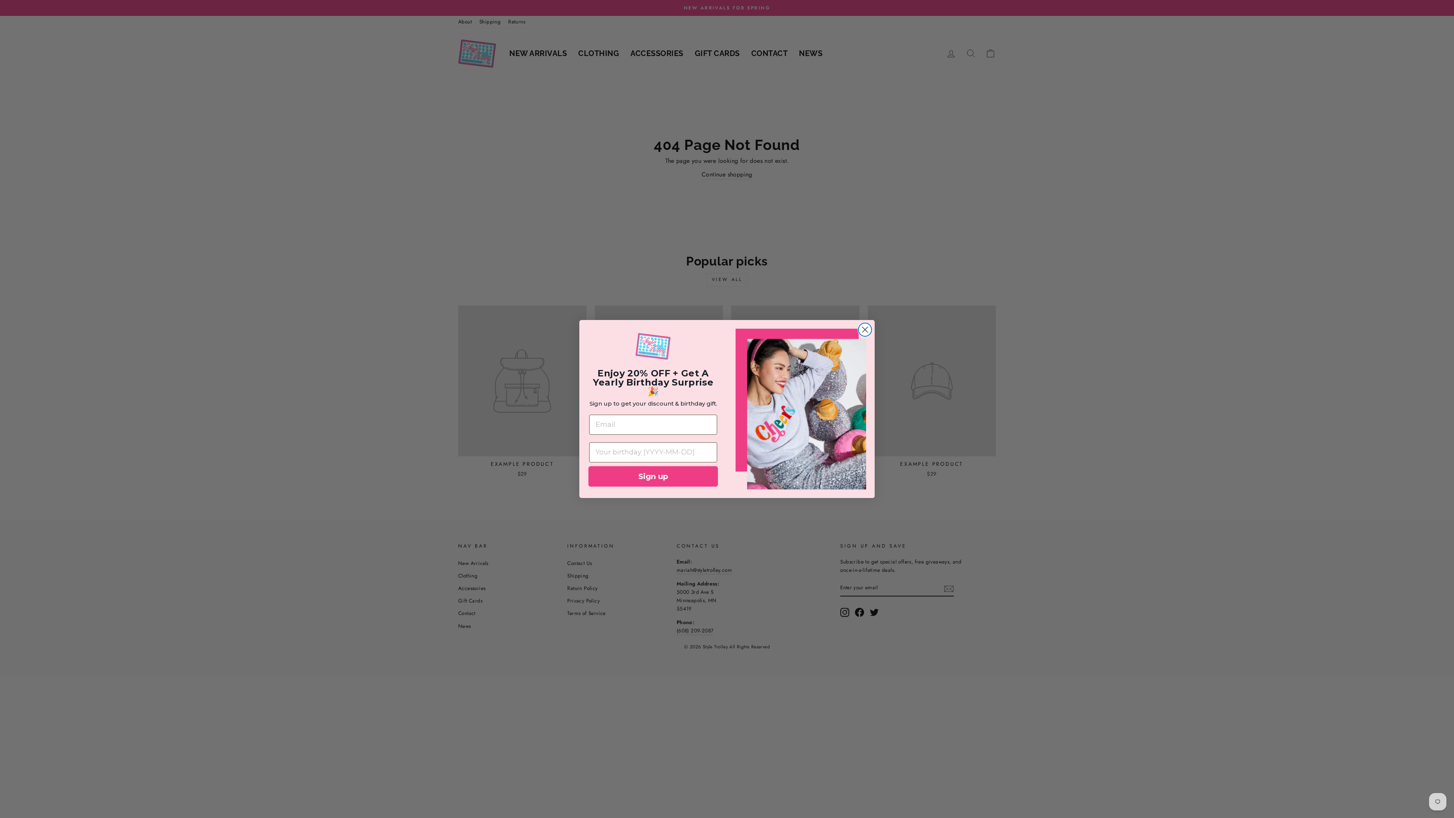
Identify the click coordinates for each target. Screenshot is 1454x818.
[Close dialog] (865, 329)
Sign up (653, 476)
